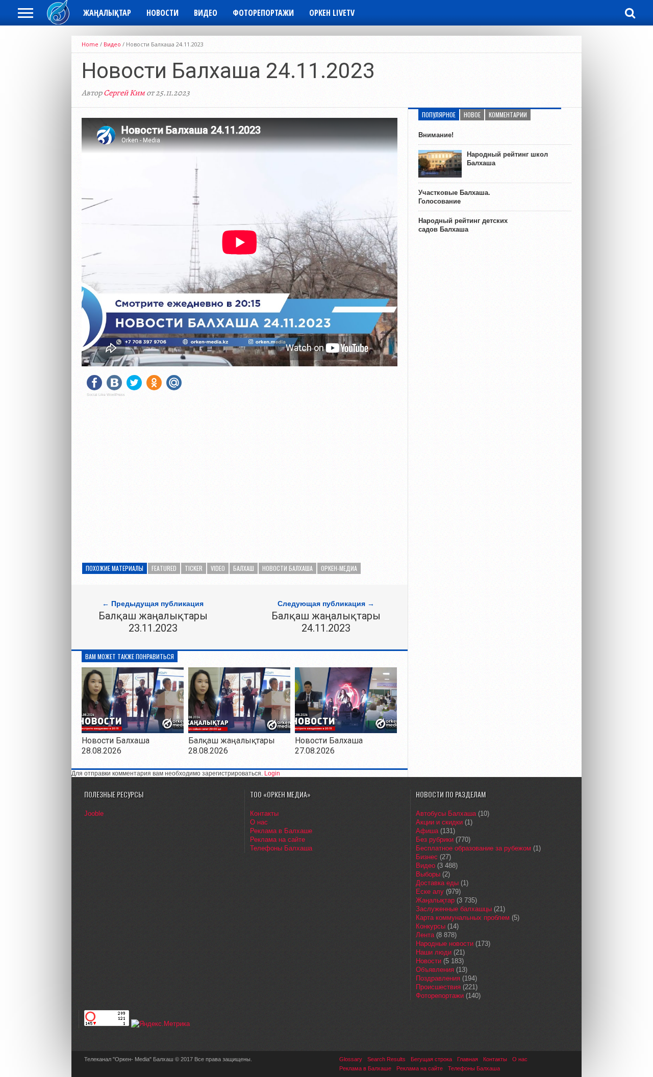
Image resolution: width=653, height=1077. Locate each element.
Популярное (439, 114)
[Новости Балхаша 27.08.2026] (346, 730)
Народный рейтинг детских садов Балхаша (463, 225)
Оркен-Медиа (339, 568)
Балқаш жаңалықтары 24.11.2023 (326, 622)
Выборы (428, 874)
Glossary (350, 1059)
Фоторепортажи (263, 12)
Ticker (194, 568)
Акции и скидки (439, 822)
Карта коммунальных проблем (463, 917)
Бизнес (427, 857)
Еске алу (430, 891)
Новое (472, 114)
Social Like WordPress (106, 394)
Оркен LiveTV (332, 12)
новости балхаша (287, 568)
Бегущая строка (431, 1059)
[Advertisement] (239, 476)
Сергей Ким (124, 92)
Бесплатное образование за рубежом (473, 848)
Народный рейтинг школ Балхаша (507, 159)
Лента (425, 935)
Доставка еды (437, 883)
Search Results (386, 1059)
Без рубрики (435, 839)
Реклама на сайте (277, 839)
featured (164, 568)
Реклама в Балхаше (281, 831)
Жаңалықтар (107, 12)
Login (272, 773)
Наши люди (433, 952)
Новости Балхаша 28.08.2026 (115, 745)
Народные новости (444, 943)
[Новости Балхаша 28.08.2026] (133, 730)
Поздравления (438, 978)
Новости (162, 12)
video (218, 568)
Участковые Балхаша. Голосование (454, 197)
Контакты (264, 813)
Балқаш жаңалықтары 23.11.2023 (153, 622)
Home (90, 44)
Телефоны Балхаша (281, 848)
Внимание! (436, 135)
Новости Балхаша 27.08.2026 (329, 745)
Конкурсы (430, 926)
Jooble (94, 813)
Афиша (427, 831)
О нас (259, 822)
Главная (467, 1059)
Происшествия (438, 987)
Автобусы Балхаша (446, 813)
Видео (205, 12)
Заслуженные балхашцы (454, 909)
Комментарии (508, 114)
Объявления (435, 969)
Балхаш (243, 568)
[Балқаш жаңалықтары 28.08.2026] (239, 730)
